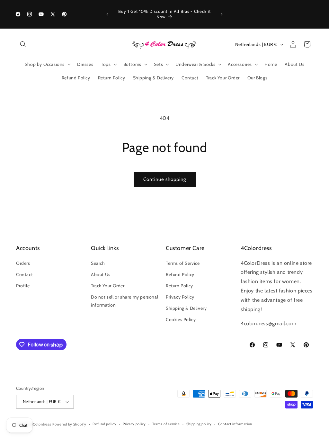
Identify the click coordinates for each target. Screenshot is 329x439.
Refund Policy (180, 274)
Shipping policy (199, 424)
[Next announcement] (222, 14)
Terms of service (166, 424)
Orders (23, 263)
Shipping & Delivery (186, 308)
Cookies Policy (181, 319)
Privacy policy (134, 424)
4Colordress (41, 424)
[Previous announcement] (107, 14)
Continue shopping (164, 179)
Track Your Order (108, 286)
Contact (24, 274)
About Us (101, 274)
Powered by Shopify (69, 424)
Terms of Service (183, 263)
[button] (23, 44)
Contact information (235, 424)
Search (98, 263)
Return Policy (179, 286)
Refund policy (104, 424)
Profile (23, 286)
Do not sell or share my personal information (124, 301)
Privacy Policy (180, 297)
